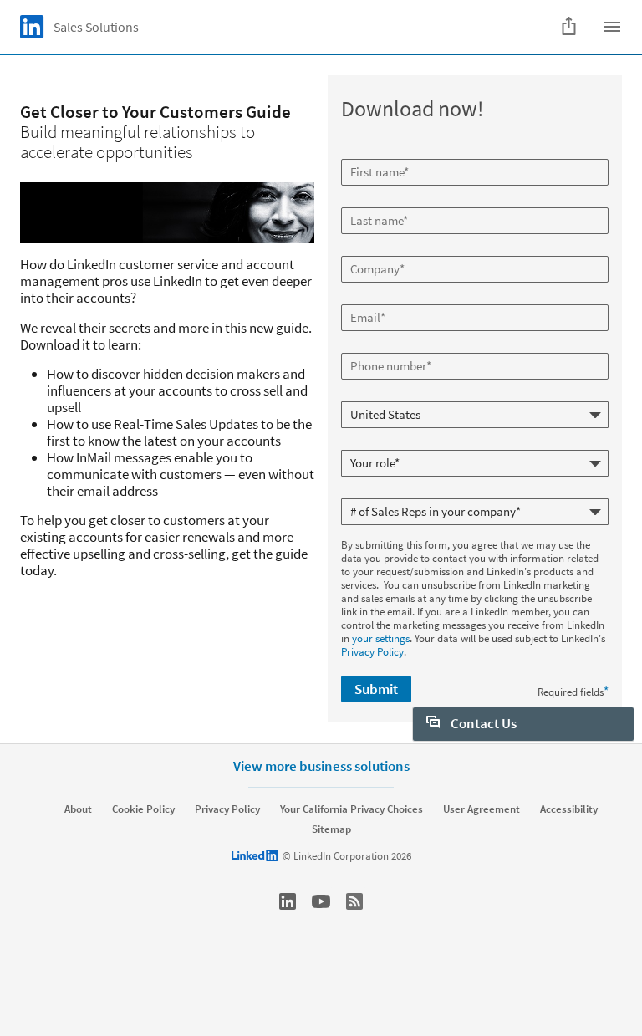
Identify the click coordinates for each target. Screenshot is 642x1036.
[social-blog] (354, 901)
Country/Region (378, 394)
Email (356, 297)
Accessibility (569, 809)
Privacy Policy (372, 652)
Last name (366, 200)
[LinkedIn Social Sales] (287, 901)
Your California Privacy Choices (351, 809)
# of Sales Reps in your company (416, 491)
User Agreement (481, 809)
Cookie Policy (143, 809)
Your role (363, 443)
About (78, 809)
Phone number (376, 346)
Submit (376, 689)
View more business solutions (321, 766)
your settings (381, 638)
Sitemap (331, 829)
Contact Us (482, 723)
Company (365, 249)
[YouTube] (321, 901)
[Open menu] (612, 26)
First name (367, 152)
